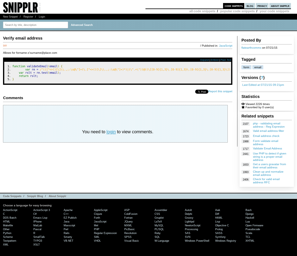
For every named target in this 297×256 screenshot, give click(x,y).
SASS (218, 233)
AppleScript (100, 210)
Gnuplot (159, 217)
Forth (97, 217)
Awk (217, 210)
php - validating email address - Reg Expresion (269, 125)
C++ (66, 213)
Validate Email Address (267, 148)
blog (250, 5)
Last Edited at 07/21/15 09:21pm (263, 84)
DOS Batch (9, 217)
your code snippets (274, 11)
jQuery (128, 221)
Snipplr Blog (35, 196)
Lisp (217, 221)
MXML (128, 225)
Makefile (8, 225)
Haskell (249, 217)
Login (42, 16)
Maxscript (69, 225)
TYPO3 (37, 240)
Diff (217, 213)
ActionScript (10, 210)
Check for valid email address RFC (266, 180)
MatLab (37, 225)
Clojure (98, 213)
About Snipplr (57, 196)
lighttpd (189, 221)
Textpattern (9, 240)
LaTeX (158, 221)
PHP (96, 229)
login (111, 131)
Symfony (220, 236)
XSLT (36, 244)
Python (7, 233)
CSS (157, 213)
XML (5, 244)
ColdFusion (130, 213)
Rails (67, 233)
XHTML (249, 240)
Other (6, 229)
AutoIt (188, 210)
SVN (187, 236)
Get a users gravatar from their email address (269, 166)
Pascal (37, 229)
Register (28, 16)
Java (66, 221)
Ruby (158, 233)
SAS (187, 233)
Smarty (68, 236)
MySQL (159, 225)
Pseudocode (252, 229)
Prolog (219, 229)
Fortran (128, 217)
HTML (6, 221)
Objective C (222, 225)
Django (249, 213)
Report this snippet (220, 91)
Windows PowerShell (197, 240)
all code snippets (202, 11)
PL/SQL (159, 229)
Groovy (189, 217)
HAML (218, 217)
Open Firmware (254, 225)
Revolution (130, 233)
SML (96, 236)
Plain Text (225, 60)
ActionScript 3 (41, 210)
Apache (68, 210)
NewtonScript (192, 225)
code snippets (234, 5)
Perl (66, 229)
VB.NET (68, 240)
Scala (248, 233)
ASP (127, 210)
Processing (191, 229)
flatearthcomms (251, 47)
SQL (157, 236)
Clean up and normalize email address (268, 173)
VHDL (97, 240)
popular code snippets (237, 11)
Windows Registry (225, 240)
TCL (247, 236)
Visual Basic (131, 240)
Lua (247, 221)
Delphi (188, 213)
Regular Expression (105, 233)
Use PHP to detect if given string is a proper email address (269, 157)
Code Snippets (12, 196)
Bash (248, 210)
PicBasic (129, 229)
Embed (215, 60)
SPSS (128, 236)
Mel (96, 225)
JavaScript (225, 45)
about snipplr (280, 5)
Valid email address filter (268, 130)
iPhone (37, 221)
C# (35, 213)
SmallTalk (39, 236)
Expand (204, 60)
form (246, 67)
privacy (262, 5)
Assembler (161, 210)
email (257, 67)
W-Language (162, 240)
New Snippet (10, 16)
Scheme (8, 236)
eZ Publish (70, 217)
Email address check (266, 135)
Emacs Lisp (40, 217)
